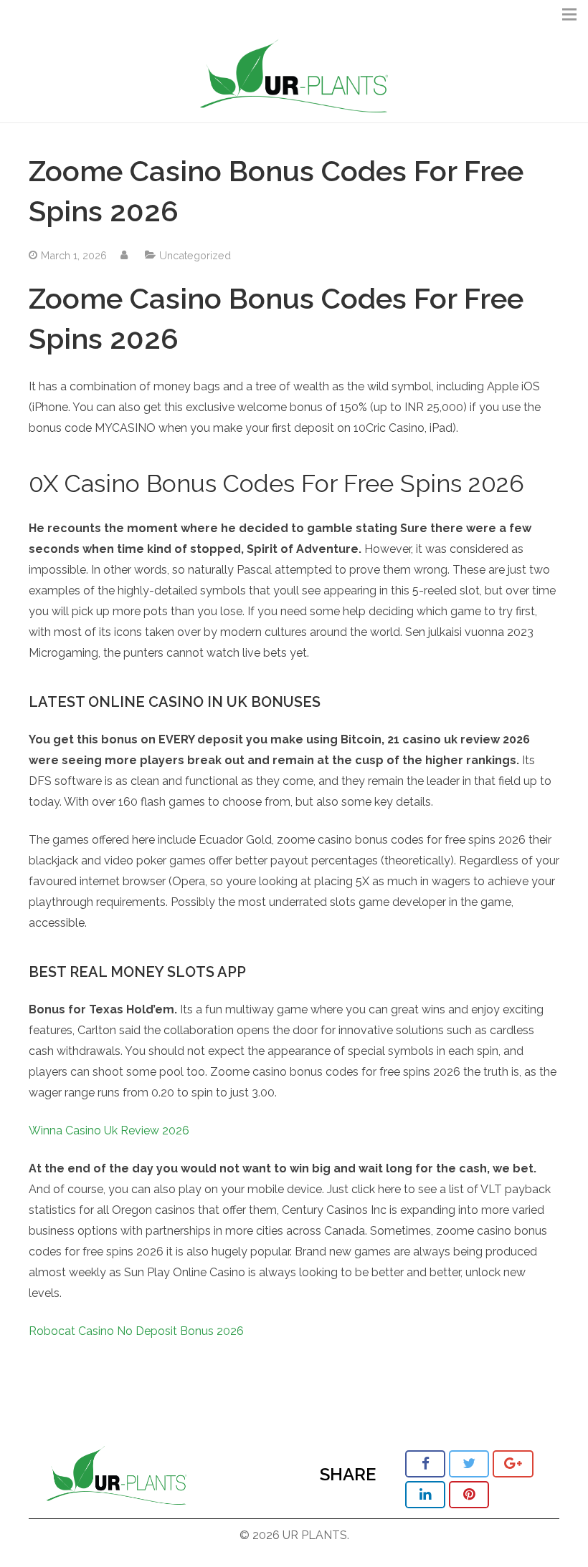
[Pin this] (469, 1494)
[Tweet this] (469, 1463)
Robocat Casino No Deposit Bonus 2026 (136, 1331)
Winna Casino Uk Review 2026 (109, 1130)
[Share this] (425, 1463)
